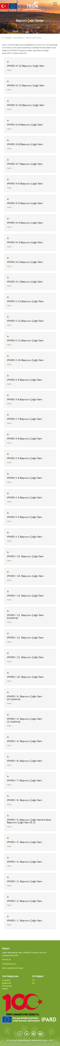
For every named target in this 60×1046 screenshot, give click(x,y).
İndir (9, 70)
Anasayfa (8, 38)
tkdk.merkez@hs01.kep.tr (13, 968)
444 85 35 (6, 960)
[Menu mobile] (55, 4)
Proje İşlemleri (19, 38)
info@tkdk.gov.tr (9, 964)
